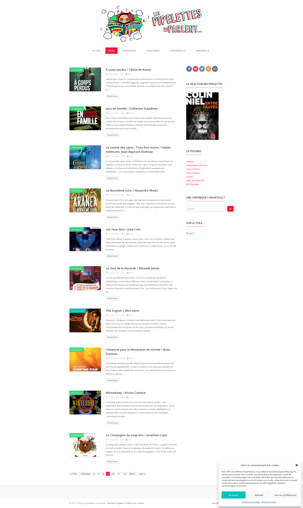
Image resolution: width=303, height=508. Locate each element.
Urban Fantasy (193, 172)
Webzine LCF (202, 50)
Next (132, 473)
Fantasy (190, 161)
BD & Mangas (192, 184)
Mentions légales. (115, 503)
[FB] (189, 68)
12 (125, 473)
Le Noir (189, 176)
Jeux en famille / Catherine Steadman (132, 108)
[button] (296, 465)
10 (113, 473)
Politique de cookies (251, 502)
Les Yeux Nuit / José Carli (123, 229)
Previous (85, 473)
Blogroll (189, 233)
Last (142, 473)
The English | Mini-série (122, 311)
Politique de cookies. (134, 503)
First (74, 473)
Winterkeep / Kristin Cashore (126, 393)
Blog (111, 50)
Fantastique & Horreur (197, 165)
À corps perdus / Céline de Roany (128, 69)
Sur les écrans (78, 310)
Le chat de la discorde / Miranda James (133, 268)
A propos (216, 503)
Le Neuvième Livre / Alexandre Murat (132, 190)
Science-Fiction (193, 169)
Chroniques (76, 69)
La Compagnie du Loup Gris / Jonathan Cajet (136, 435)
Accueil (96, 50)
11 (119, 473)
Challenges (153, 50)
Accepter (233, 495)
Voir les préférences (285, 495)
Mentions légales (268, 502)
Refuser (259, 495)
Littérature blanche (195, 180)
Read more (112, 96)
